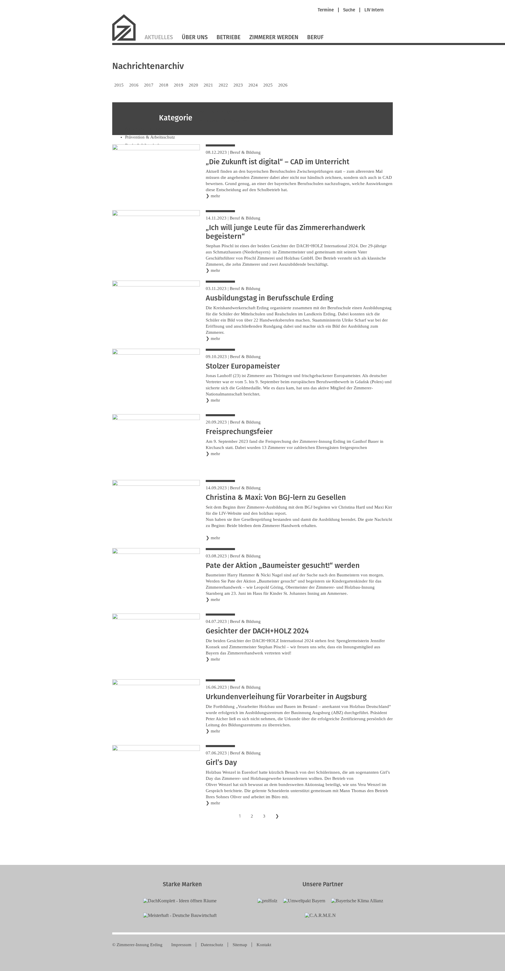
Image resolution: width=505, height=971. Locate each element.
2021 (208, 85)
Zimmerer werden (273, 37)
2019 (178, 85)
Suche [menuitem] (349, 10)
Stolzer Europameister (243, 366)
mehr (215, 195)
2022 (223, 85)
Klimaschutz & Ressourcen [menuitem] (225, 120)
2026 (283, 85)
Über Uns (195, 37)
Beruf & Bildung (245, 152)
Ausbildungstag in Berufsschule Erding (269, 298)
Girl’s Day (221, 762)
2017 (148, 85)
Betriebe (229, 37)
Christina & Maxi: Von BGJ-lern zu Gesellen (276, 497)
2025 (268, 85)
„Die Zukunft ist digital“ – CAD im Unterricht (277, 162)
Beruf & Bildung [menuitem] (215, 112)
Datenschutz (212, 944)
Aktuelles (159, 37)
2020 (193, 85)
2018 (163, 85)
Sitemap (240, 944)
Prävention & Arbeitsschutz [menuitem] (150, 137)
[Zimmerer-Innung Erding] (126, 39)
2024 (253, 85)
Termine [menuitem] (326, 10)
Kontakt (264, 944)
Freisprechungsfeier (239, 431)
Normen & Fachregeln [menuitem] (145, 128)
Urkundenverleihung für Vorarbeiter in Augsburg (286, 696)
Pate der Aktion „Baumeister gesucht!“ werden (283, 565)
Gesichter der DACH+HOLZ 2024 (257, 631)
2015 (119, 85)
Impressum (181, 944)
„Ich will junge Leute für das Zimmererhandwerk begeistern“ (285, 232)
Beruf (315, 37)
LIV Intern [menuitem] (374, 10)
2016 (134, 85)
